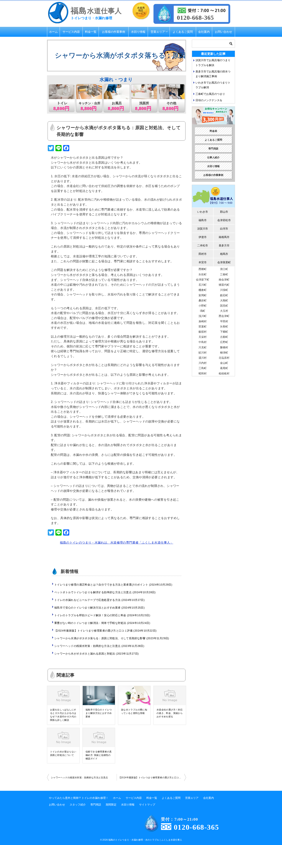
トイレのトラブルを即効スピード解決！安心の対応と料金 (101, 615)
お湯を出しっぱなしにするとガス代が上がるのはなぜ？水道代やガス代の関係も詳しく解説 (63, 714)
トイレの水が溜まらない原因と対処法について (63, 753)
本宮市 (203, 262)
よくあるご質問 (183, 31)
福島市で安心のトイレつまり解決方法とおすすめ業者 (99, 607)
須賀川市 (202, 228)
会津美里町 (224, 262)
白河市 (224, 228)
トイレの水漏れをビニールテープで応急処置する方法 (99, 599)
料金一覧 (90, 31)
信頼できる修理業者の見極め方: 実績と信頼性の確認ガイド (99, 755)
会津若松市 (224, 220)
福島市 (203, 220)
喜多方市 (224, 245)
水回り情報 (138, 31)
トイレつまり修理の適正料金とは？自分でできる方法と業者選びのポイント (112, 584)
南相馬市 (224, 237)
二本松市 (202, 245)
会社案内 (204, 31)
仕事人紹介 (213, 157)
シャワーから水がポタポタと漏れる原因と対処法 (96, 653)
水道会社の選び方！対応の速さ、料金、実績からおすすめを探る (170, 713)
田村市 (203, 253)
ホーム (53, 31)
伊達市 (203, 237)
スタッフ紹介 (78, 804)
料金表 (213, 131)
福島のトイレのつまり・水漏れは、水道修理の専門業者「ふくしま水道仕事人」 (116, 542)
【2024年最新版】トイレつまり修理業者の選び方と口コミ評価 (105, 630)
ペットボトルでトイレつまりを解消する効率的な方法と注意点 (104, 592)
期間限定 (111, 804)
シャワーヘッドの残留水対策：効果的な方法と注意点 (98, 645)
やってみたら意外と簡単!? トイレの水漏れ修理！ (78, 797)
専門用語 (213, 148)
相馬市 (224, 253)
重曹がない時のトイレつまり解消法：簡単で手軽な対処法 (101, 622)
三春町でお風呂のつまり (210, 93)
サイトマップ (147, 804)
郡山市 (224, 211)
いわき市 (202, 211)
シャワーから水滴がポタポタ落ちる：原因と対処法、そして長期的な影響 (111, 638)
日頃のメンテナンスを (208, 100)
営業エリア (158, 31)
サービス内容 (71, 31)
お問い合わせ (223, 31)
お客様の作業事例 (113, 31)
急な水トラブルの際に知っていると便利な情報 (134, 711)
